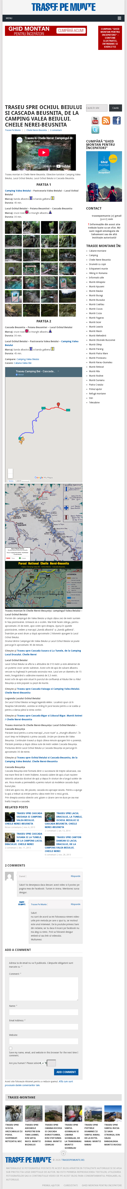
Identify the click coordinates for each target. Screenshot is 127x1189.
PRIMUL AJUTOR (51, 1185)
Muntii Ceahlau (96, 304)
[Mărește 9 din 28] (17, 253)
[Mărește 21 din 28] (17, 294)
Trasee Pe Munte (13, 130)
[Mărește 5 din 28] (17, 239)
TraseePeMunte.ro (72, 1160)
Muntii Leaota (96, 326)
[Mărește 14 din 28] (35, 266)
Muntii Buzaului (97, 300)
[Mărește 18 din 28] (35, 280)
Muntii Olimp (95, 344)
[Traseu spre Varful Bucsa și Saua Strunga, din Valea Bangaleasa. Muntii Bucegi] (113, 1113)
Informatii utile (96, 277)
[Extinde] (78, 488)
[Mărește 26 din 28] (35, 308)
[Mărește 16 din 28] (71, 266)
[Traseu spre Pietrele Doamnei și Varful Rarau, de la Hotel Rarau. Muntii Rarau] (93, 1113)
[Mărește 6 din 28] (35, 239)
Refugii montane (97, 393)
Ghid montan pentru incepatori (102, 1185)
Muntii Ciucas (96, 308)
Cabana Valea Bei (22, 363)
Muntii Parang (96, 349)
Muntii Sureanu (97, 380)
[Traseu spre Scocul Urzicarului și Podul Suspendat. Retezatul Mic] (14, 1113)
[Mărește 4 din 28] (71, 225)
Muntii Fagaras (96, 317)
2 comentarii (56, 130)
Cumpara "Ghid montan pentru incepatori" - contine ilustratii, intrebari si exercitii (110, 38)
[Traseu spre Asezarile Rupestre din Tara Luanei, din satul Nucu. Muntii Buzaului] (33, 1113)
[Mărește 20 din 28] (71, 280)
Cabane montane (97, 250)
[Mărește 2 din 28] (35, 225)
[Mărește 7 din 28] (53, 239)
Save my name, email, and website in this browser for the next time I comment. (43, 1054)
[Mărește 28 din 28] (71, 308)
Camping (93, 255)
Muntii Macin (95, 331)
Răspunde (75, 876)
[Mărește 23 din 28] (53, 294)
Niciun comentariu (13, 827)
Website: (13, 1035)
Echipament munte (98, 268)
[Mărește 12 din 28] (71, 253)
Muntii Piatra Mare (98, 353)
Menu (9, 18)
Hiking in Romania (98, 273)
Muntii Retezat (96, 366)
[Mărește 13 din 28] (17, 266)
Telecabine (94, 402)
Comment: (15, 973)
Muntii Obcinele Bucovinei (102, 340)
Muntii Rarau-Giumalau (100, 362)
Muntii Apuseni (96, 286)
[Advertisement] (63, 76)
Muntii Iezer (95, 322)
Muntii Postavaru (97, 358)
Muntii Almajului (97, 282)
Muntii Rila (94, 371)
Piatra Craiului (96, 384)
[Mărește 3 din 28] (53, 225)
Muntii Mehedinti (97, 335)
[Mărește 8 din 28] (71, 239)
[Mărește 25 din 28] (17, 308)
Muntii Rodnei (96, 375)
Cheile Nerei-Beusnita (36, 130)
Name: (13, 1005)
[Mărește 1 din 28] (17, 225)
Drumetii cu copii (97, 264)
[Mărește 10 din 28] (35, 253)
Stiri (91, 398)
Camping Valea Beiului (18, 190)
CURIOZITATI (71, 1185)
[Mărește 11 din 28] (53, 253)
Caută (115, 108)
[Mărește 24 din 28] (71, 294)
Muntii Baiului (96, 291)
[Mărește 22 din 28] (35, 294)
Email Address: (17, 1020)
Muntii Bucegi (96, 295)
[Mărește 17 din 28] (17, 280)
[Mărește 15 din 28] (53, 266)
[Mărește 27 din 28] (53, 308)
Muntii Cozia (95, 313)
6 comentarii (50, 855)
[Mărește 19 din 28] (53, 280)
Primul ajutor (95, 389)
